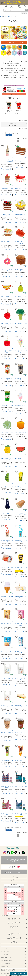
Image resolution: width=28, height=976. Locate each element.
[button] (26, 141)
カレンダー (14, 880)
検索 (26, 10)
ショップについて (6, 963)
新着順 (12, 133)
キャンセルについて (14, 923)
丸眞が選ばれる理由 (6, 960)
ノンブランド (7, 16)
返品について (14, 927)
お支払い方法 (14, 877)
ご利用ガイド (4, 967)
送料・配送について (14, 919)
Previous (2, 109)
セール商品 (19, 7)
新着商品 (11, 7)
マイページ (4, 948)
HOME (1, 16)
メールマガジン (5, 951)
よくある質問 (4, 954)
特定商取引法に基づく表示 (8, 970)
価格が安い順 (18, 133)
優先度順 (8, 133)
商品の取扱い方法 (6, 957)
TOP (6, 7)
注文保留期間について (14, 938)
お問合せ (14, 942)
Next (25, 109)
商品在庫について (14, 934)
